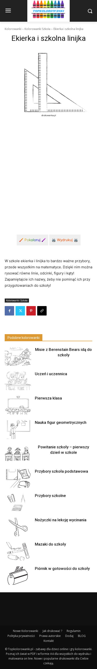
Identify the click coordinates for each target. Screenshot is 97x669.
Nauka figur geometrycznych (60, 422)
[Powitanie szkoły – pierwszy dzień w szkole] (18, 454)
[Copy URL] (42, 311)
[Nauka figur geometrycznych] (18, 429)
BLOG (82, 636)
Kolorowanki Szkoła (37, 29)
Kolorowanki (13, 29)
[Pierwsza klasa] (18, 405)
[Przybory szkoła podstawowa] (18, 478)
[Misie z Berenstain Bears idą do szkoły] (18, 356)
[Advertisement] (48, 172)
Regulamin (74, 631)
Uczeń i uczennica (51, 373)
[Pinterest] (31, 311)
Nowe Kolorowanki (25, 631)
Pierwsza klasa (48, 398)
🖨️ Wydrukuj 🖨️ (65, 240)
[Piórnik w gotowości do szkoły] (18, 575)
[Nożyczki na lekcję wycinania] (18, 527)
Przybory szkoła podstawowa (61, 471)
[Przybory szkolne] (18, 502)
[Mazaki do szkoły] (18, 551)
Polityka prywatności (21, 636)
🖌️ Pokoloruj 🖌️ (32, 240)
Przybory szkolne (50, 495)
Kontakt (49, 641)
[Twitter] (20, 311)
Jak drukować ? (52, 631)
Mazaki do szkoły (50, 544)
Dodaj (69, 636)
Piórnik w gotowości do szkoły (62, 568)
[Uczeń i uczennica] (18, 381)
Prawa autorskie (50, 636)
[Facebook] (9, 311)
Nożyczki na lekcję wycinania (60, 520)
